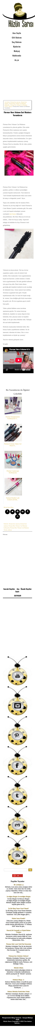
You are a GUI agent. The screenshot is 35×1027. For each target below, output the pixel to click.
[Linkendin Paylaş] (22, 511)
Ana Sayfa (6, 102)
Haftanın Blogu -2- (18, 979)
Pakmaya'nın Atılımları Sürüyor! (18, 956)
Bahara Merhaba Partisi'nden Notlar (18, 991)
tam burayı (13, 214)
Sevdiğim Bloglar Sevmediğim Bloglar (18, 896)
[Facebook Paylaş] (7, 511)
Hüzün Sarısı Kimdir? (18, 918)
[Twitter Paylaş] (12, 511)
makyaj (10, 106)
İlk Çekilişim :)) (18, 885)
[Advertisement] (17, 79)
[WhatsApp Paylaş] (17, 516)
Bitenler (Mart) (18, 968)
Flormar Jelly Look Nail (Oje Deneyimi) (18, 944)
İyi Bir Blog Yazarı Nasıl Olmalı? (18, 908)
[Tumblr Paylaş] (27, 511)
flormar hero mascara (15, 102)
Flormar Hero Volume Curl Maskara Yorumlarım (17, 114)
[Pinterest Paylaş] (17, 511)
